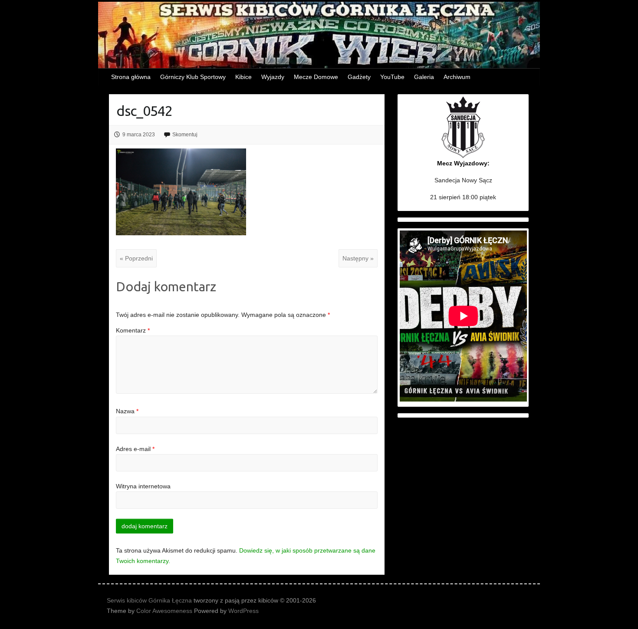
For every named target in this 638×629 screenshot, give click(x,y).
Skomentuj (184, 135)
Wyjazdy (272, 76)
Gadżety (359, 76)
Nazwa (127, 411)
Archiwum (457, 76)
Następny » (358, 258)
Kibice (243, 76)
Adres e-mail (135, 448)
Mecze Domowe (316, 76)
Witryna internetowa (143, 486)
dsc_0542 (144, 111)
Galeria (424, 76)
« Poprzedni (136, 258)
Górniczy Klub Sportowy (193, 76)
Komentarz (133, 330)
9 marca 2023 (138, 135)
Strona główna (131, 76)
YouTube (392, 76)
